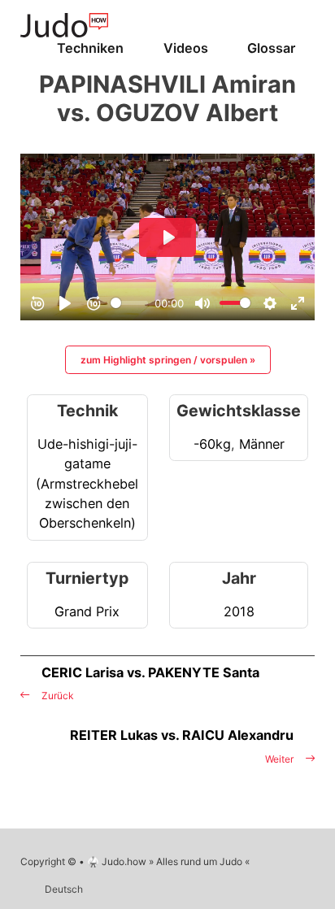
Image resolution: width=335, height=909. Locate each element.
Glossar (271, 48)
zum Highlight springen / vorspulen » (167, 360)
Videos (185, 48)
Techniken (90, 48)
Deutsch (64, 889)
